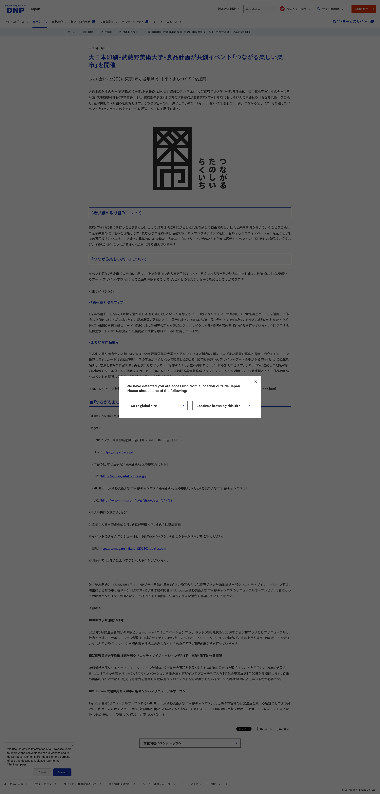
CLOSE (255, 381)
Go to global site (144, 405)
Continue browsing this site (218, 405)
